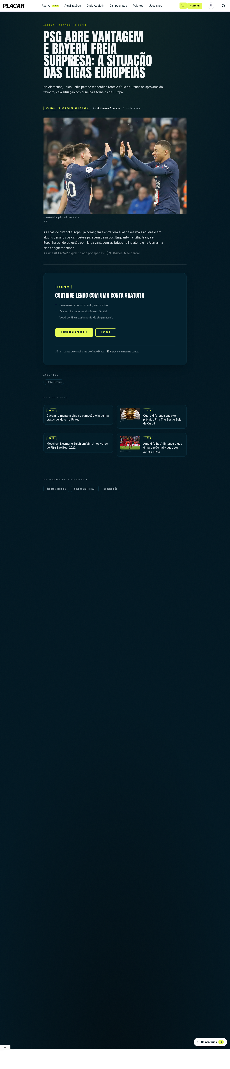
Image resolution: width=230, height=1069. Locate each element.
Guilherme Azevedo (108, 108)
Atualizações (73, 5)
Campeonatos (118, 5)
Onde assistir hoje (85, 488)
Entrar (105, 332)
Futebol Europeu (54, 382)
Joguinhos (155, 5)
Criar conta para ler (74, 332)
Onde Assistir (95, 5)
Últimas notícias (56, 488)
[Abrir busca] (223, 5)
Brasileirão (110, 488)
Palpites (138, 5)
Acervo (50, 5)
